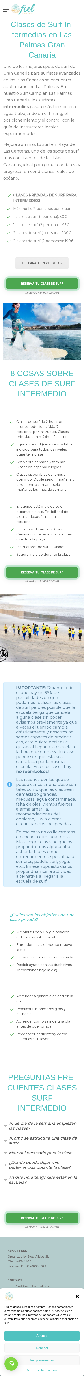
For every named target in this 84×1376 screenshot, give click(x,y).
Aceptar (42, 1335)
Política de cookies (42, 1370)
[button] (77, 1296)
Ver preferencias (42, 1360)
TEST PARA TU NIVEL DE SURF (42, 263)
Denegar (42, 1348)
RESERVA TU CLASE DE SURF (42, 283)
